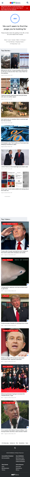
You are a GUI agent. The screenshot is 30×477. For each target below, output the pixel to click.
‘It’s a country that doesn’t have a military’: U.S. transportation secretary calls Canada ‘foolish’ (14, 430)
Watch (17, 39)
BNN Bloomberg (5, 468)
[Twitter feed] (15, 448)
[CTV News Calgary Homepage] (15, 3)
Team (27, 443)
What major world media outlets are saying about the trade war (15, 189)
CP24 (3, 466)
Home (5, 39)
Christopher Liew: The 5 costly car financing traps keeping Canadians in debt (15, 143)
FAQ (17, 443)
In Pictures (22, 39)
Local (9, 39)
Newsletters (21, 443)
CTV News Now (13, 43)
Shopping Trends (19, 41)
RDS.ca (17, 469)
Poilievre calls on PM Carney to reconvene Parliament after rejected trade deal (12, 358)
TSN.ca (3, 469)
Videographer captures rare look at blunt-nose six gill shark (14, 288)
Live (19, 43)
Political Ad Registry (20, 461)
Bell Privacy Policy (20, 457)
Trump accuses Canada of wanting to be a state (14, 323)
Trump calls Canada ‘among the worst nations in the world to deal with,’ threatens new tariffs (14, 252)
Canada (13, 39)
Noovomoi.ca (19, 468)
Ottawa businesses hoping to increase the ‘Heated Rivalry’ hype (13, 394)
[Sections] (2, 2)
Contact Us (12, 443)
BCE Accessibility (5, 457)
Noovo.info (18, 466)
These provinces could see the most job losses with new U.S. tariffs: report (14, 96)
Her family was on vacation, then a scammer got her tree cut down (14, 120)
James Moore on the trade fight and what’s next (14, 166)
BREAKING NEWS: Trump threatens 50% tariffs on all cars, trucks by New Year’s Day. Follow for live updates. (14, 72)
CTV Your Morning (10, 41)
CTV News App (5, 443)
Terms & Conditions (20, 459)
